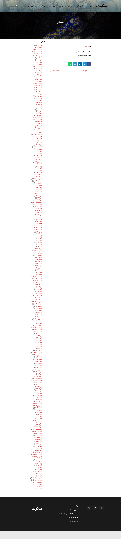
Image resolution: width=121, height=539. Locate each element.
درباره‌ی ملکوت (80, 6)
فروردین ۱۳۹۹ (38, 119)
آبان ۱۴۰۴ (39, 60)
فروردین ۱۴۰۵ (38, 52)
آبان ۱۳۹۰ (39, 264)
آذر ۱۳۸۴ (39, 414)
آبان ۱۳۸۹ (39, 289)
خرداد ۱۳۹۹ (39, 115)
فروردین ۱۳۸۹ (38, 304)
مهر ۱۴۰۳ (39, 75)
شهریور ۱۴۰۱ (38, 96)
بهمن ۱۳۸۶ (39, 359)
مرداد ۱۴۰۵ (39, 45)
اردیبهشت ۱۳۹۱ (37, 251)
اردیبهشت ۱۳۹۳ (37, 202)
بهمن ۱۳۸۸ (39, 308)
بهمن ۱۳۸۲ (39, 461)
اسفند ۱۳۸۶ (38, 357)
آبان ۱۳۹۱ (39, 238)
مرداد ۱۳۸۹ (39, 296)
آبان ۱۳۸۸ (39, 315)
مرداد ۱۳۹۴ (39, 172)
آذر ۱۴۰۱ (40, 94)
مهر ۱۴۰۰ (39, 111)
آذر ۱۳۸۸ (39, 312)
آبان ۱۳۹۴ (39, 168)
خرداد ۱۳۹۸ (39, 132)
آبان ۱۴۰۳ (39, 73)
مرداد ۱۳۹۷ (39, 139)
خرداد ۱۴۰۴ (39, 64)
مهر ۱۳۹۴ (39, 170)
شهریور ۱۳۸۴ (38, 421)
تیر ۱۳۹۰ (39, 272)
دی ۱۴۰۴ (39, 58)
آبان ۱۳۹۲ (39, 213)
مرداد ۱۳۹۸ (39, 130)
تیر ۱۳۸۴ (39, 425)
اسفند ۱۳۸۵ (38, 382)
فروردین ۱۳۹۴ (38, 181)
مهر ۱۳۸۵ (39, 393)
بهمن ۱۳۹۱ (39, 232)
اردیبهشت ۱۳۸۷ (37, 353)
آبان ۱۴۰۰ (39, 109)
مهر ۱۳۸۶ (39, 368)
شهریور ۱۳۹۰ (38, 268)
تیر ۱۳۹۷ (39, 141)
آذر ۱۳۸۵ (39, 389)
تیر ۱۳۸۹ (39, 298)
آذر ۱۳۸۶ (39, 363)
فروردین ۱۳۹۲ (38, 228)
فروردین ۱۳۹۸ (38, 136)
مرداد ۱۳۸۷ (39, 346)
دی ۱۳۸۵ (39, 387)
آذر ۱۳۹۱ (40, 236)
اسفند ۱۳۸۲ (38, 459)
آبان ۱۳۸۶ (39, 366)
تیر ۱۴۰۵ (39, 47)
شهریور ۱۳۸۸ (38, 319)
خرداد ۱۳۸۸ (38, 325)
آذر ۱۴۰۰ (40, 107)
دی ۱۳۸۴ (39, 412)
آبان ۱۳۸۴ (39, 416)
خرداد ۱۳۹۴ (39, 177)
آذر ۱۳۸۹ (39, 287)
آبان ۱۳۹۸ (39, 126)
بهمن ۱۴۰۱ (39, 90)
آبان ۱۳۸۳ (39, 442)
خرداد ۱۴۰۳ (39, 81)
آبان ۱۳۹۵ (39, 151)
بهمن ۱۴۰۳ (39, 69)
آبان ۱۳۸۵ (39, 391)
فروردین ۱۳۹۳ (38, 204)
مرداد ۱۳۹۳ (39, 196)
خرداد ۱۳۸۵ (38, 402)
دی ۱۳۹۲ (39, 209)
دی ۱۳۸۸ (39, 310)
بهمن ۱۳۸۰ (39, 486)
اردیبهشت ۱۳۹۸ (37, 134)
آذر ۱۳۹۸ (39, 124)
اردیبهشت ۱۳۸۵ (37, 404)
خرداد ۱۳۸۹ (39, 300)
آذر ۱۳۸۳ (39, 440)
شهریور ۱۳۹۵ (38, 153)
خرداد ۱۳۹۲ (39, 223)
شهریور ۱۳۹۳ (38, 194)
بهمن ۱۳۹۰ (39, 257)
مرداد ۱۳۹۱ (39, 245)
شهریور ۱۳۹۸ (38, 128)
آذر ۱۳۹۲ (39, 211)
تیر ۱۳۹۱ (40, 247)
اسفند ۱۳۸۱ (39, 482)
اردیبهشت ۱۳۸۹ (37, 302)
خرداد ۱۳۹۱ (39, 249)
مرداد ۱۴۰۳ (39, 77)
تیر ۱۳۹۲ (39, 221)
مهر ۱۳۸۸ (39, 317)
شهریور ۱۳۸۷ (38, 344)
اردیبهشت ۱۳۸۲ (37, 478)
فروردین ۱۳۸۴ (38, 431)
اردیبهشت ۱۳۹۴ (37, 179)
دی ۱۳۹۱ (39, 234)
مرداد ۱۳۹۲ (39, 219)
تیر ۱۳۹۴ (39, 175)
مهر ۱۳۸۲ (39, 469)
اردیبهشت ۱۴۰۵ (37, 49)
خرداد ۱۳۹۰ (39, 274)
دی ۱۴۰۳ (39, 71)
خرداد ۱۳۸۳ (38, 452)
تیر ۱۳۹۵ (39, 158)
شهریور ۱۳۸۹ (38, 293)
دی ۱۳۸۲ (39, 463)
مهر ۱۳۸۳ (39, 444)
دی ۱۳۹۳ (39, 187)
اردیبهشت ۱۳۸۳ (37, 455)
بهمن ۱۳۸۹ (39, 283)
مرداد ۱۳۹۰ (39, 270)
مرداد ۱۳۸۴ (39, 423)
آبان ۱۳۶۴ (39, 489)
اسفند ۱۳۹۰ (39, 255)
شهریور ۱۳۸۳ (38, 446)
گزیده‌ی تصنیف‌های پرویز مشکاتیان (62, 6)
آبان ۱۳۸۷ (39, 340)
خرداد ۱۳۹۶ (39, 145)
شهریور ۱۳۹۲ (38, 217)
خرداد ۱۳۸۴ (38, 427)
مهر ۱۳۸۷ (39, 342)
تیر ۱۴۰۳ (39, 79)
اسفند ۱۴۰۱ (39, 88)
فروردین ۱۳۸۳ (38, 457)
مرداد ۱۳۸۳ (39, 448)
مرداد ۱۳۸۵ (39, 397)
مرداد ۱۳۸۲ (39, 474)
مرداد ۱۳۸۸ (39, 321)
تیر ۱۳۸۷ (39, 349)
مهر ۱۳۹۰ (39, 266)
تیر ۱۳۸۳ (39, 450)
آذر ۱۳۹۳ (39, 189)
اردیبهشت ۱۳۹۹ (37, 117)
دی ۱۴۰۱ (40, 92)
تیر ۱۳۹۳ (39, 198)
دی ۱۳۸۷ (39, 336)
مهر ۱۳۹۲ (39, 215)
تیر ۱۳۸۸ (39, 323)
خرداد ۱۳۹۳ (39, 200)
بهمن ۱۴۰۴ (39, 56)
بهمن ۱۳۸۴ (39, 410)
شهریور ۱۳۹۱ (38, 242)
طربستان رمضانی (32, 6)
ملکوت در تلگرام (45, 6)
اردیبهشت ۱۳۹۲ (37, 226)
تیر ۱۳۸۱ (39, 484)
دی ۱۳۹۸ (39, 122)
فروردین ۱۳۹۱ (38, 253)
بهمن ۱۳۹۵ (39, 149)
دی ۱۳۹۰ (39, 259)
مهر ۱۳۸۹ (39, 291)
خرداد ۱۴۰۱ (39, 102)
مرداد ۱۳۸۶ (39, 372)
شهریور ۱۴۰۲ (38, 83)
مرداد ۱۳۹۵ (39, 156)
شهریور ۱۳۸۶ (38, 370)
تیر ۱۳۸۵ (39, 399)
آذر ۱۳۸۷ (39, 338)
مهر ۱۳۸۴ (39, 419)
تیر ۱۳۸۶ (39, 374)
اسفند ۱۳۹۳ (38, 183)
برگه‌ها (89, 6)
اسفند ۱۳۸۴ (38, 408)
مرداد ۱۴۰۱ (39, 98)
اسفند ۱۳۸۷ (38, 332)
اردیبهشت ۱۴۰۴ (37, 66)
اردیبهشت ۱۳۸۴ (37, 429)
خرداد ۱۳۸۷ (38, 351)
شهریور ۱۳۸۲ (38, 472)
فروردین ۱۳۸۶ (38, 380)
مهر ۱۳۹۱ (39, 240)
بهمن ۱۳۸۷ (39, 334)
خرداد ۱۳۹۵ (39, 160)
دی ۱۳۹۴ (39, 166)
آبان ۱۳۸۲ (39, 467)
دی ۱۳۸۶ (39, 361)
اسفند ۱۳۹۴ (38, 164)
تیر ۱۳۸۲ (39, 476)
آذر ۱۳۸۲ (39, 465)
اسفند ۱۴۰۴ (38, 54)
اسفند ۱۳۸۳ (38, 433)
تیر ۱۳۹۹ (39, 113)
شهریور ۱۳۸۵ (38, 395)
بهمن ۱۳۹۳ (39, 185)
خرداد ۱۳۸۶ (39, 376)
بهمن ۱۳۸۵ (39, 385)
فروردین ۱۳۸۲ (38, 480)
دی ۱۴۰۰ (39, 105)
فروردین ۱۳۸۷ (38, 355)
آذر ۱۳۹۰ (39, 262)
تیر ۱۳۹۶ (39, 143)
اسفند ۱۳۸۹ (38, 281)
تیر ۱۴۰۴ (39, 62)
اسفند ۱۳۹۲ (38, 206)
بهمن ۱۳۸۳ (38, 436)
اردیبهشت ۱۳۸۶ (37, 378)
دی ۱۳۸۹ (39, 285)
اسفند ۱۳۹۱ (39, 230)
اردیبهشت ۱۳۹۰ (37, 276)
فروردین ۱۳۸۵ (38, 406)
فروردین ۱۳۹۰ (38, 279)
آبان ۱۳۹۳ (39, 192)
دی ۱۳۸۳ (39, 438)
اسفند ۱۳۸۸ (38, 306)
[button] (16, 6)
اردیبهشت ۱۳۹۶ (37, 147)
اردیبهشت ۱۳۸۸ (37, 327)
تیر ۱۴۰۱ (40, 100)
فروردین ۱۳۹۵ (38, 162)
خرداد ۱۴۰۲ (39, 86)
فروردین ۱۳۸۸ (38, 329)
